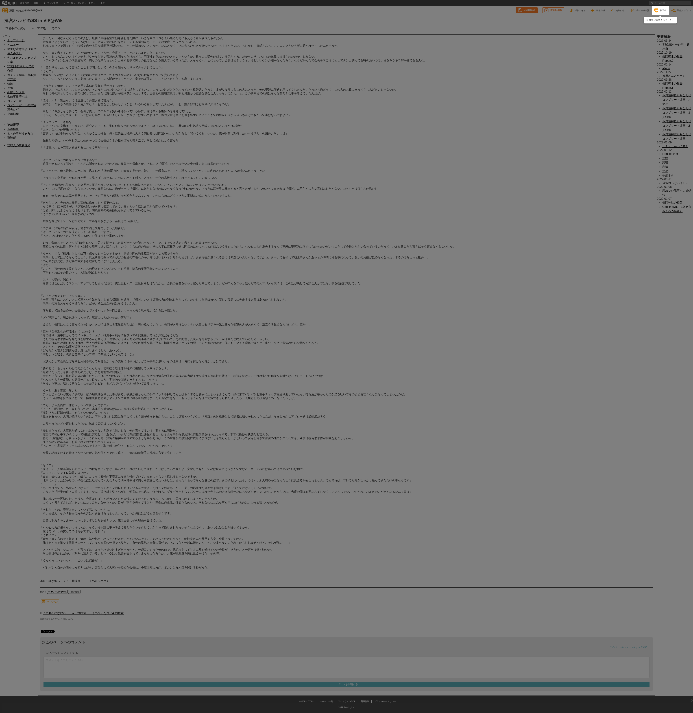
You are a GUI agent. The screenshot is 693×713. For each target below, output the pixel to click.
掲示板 (663, 10)
